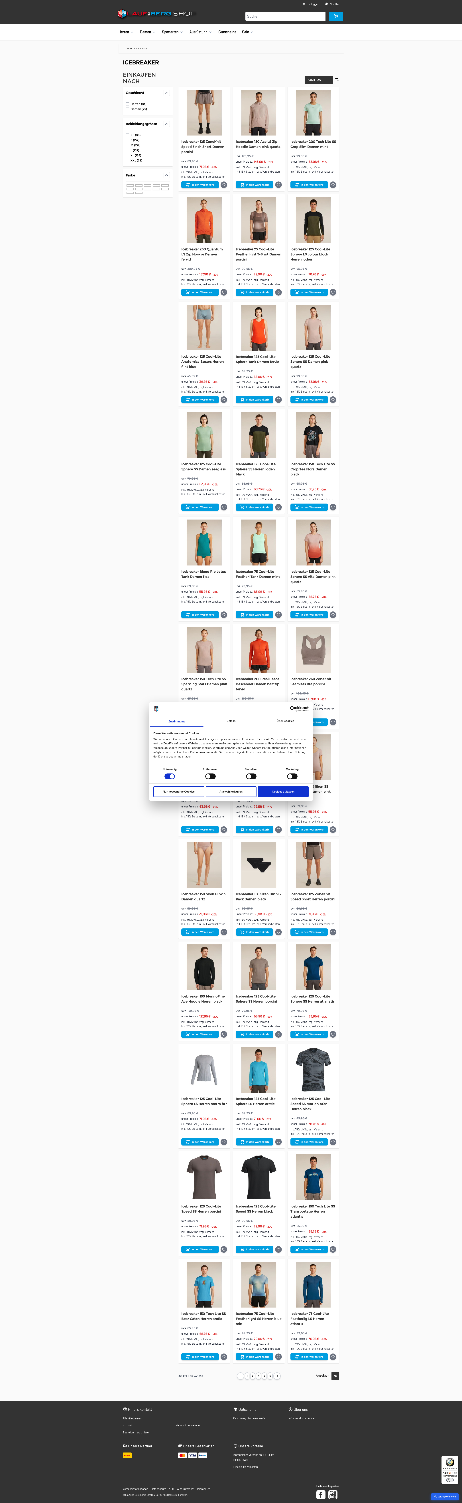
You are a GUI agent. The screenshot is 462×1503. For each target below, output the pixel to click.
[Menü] (456, 1458)
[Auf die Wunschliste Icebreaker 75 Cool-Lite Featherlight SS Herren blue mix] (278, 1356)
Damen (145, 32)
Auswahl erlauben (231, 791)
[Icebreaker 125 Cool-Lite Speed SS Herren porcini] (204, 1177)
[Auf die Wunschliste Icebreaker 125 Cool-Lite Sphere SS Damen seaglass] (224, 507)
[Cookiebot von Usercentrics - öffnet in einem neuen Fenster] (293, 709)
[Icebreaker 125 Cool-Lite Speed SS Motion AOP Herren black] (313, 1070)
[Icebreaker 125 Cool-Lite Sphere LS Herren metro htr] (204, 1070)
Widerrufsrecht (185, 1489)
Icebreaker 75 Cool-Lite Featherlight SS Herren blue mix (259, 1319)
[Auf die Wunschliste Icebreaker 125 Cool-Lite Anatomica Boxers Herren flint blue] (224, 399)
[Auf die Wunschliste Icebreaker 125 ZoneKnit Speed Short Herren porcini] (333, 932)
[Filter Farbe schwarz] (130, 185)
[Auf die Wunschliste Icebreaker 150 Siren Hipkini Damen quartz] (224, 932)
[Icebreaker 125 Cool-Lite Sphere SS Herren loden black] (259, 435)
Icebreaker (141, 48)
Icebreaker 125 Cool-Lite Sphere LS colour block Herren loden (310, 254)
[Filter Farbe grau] (165, 185)
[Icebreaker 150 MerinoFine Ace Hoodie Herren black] (204, 967)
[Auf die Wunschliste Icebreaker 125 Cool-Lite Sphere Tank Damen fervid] (278, 399)
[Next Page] (277, 1376)
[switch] (210, 776)
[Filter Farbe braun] (156, 185)
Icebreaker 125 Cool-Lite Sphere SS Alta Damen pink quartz (312, 577)
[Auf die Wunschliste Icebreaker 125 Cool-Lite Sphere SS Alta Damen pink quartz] (333, 614)
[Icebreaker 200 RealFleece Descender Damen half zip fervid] (259, 650)
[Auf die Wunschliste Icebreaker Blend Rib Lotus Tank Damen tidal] (224, 614)
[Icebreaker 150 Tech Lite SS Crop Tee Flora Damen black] (313, 435)
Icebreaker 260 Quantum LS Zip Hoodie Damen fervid (202, 254)
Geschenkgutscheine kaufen (249, 1418)
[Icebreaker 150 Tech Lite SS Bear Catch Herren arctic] (204, 1285)
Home (130, 48)
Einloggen (313, 4)
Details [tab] (231, 720)
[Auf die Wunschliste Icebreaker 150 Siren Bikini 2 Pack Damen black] (278, 932)
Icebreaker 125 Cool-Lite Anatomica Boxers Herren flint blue (202, 362)
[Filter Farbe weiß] (139, 189)
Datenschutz (158, 1489)
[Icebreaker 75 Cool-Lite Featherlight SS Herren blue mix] (259, 1285)
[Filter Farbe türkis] (165, 189)
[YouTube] (332, 1494)
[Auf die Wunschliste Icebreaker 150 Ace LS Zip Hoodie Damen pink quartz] (278, 184)
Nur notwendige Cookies (179, 791)
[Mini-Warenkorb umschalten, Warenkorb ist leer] (336, 16)
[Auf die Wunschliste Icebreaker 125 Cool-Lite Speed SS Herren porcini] (224, 1249)
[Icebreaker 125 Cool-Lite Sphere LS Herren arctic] (259, 1070)
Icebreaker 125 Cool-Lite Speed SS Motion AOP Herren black (310, 1104)
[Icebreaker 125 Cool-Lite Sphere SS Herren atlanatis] (313, 967)
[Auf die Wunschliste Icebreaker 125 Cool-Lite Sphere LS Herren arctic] (278, 1142)
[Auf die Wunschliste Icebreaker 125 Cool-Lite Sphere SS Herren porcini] (278, 1034)
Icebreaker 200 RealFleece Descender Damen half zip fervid (257, 684)
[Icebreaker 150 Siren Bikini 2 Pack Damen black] (259, 865)
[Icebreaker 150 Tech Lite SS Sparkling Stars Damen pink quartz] (204, 650)
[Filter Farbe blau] (139, 185)
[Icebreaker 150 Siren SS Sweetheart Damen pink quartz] (313, 757)
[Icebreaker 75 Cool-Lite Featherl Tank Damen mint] (259, 542)
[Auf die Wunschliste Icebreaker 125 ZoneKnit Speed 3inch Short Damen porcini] (224, 184)
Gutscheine (227, 32)
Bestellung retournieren (136, 1433)
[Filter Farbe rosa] (130, 189)
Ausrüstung (198, 32)
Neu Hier (335, 4)
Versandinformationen (188, 1425)
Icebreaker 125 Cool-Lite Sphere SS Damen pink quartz (310, 362)
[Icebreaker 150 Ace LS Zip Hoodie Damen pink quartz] (259, 113)
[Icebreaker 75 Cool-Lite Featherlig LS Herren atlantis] (313, 1285)
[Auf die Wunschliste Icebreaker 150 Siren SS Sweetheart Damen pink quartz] (333, 829)
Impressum (203, 1489)
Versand (209, 172)
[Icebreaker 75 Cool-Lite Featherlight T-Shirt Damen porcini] (259, 220)
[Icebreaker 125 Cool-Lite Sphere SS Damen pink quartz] (313, 328)
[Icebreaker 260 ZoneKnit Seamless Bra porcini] (313, 650)
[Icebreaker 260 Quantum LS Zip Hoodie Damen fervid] (204, 220)
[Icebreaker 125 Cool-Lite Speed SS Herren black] (259, 1177)
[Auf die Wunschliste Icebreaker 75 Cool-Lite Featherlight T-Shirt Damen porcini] (278, 292)
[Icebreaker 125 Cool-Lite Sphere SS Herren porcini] (259, 967)
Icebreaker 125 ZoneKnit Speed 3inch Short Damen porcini (202, 147)
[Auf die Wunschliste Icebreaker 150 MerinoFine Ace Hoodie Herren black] (224, 1034)
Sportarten (170, 32)
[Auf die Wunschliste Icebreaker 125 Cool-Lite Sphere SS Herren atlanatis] (333, 1034)
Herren (124, 32)
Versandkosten (216, 177)
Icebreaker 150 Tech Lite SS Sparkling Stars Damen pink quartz (204, 684)
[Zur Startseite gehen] (157, 14)
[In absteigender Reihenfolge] (337, 80)
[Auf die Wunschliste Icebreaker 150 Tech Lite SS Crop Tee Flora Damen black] (333, 507)
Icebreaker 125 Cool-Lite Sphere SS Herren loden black (256, 469)
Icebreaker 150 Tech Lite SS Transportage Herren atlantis (312, 1211)
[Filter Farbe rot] (156, 189)
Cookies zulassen (283, 791)
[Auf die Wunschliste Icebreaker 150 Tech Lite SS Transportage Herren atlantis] (333, 1249)
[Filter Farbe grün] (147, 185)
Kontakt (127, 1425)
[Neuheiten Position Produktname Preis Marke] (319, 80)
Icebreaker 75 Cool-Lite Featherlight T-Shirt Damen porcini (258, 254)
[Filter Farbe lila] (130, 193)
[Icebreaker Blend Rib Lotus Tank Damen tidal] (204, 542)
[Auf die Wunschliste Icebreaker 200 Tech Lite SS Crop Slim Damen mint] (333, 184)
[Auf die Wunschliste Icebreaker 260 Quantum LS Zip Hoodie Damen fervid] (224, 292)
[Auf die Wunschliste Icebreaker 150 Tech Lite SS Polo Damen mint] (278, 829)
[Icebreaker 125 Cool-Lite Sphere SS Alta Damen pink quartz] (313, 542)
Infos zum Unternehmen (302, 1418)
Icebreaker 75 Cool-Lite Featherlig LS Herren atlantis (309, 1319)
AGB (171, 1489)
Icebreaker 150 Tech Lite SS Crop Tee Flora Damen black (312, 469)
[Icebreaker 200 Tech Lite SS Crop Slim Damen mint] (313, 113)
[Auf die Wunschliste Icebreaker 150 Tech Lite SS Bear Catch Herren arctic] (224, 1356)
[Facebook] (320, 1494)
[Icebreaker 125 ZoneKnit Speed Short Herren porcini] (313, 865)
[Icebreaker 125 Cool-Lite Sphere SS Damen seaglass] (204, 435)
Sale (245, 32)
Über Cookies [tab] (285, 720)
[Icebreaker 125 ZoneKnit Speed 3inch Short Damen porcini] (204, 113)
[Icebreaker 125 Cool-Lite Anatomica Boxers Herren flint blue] (204, 328)
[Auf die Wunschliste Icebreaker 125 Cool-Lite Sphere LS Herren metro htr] (224, 1142)
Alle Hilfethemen (132, 1418)
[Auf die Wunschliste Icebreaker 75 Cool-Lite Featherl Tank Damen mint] (278, 614)
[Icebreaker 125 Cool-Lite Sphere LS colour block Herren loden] (313, 220)
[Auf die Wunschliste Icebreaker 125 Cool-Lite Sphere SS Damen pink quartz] (333, 399)
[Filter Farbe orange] (139, 193)
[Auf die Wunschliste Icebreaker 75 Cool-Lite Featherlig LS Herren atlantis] (333, 1356)
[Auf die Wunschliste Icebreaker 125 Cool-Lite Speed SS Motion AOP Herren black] (333, 1142)
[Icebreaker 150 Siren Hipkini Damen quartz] (204, 865)
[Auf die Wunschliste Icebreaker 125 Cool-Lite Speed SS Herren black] (278, 1249)
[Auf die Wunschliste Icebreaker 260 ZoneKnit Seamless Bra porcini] (333, 722)
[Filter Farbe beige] (147, 189)
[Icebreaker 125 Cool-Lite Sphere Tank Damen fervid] (259, 328)
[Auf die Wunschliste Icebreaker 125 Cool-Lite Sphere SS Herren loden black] (278, 507)
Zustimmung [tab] (176, 721)
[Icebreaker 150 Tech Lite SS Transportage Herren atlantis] (313, 1177)
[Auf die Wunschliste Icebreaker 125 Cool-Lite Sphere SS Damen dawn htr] (224, 829)
